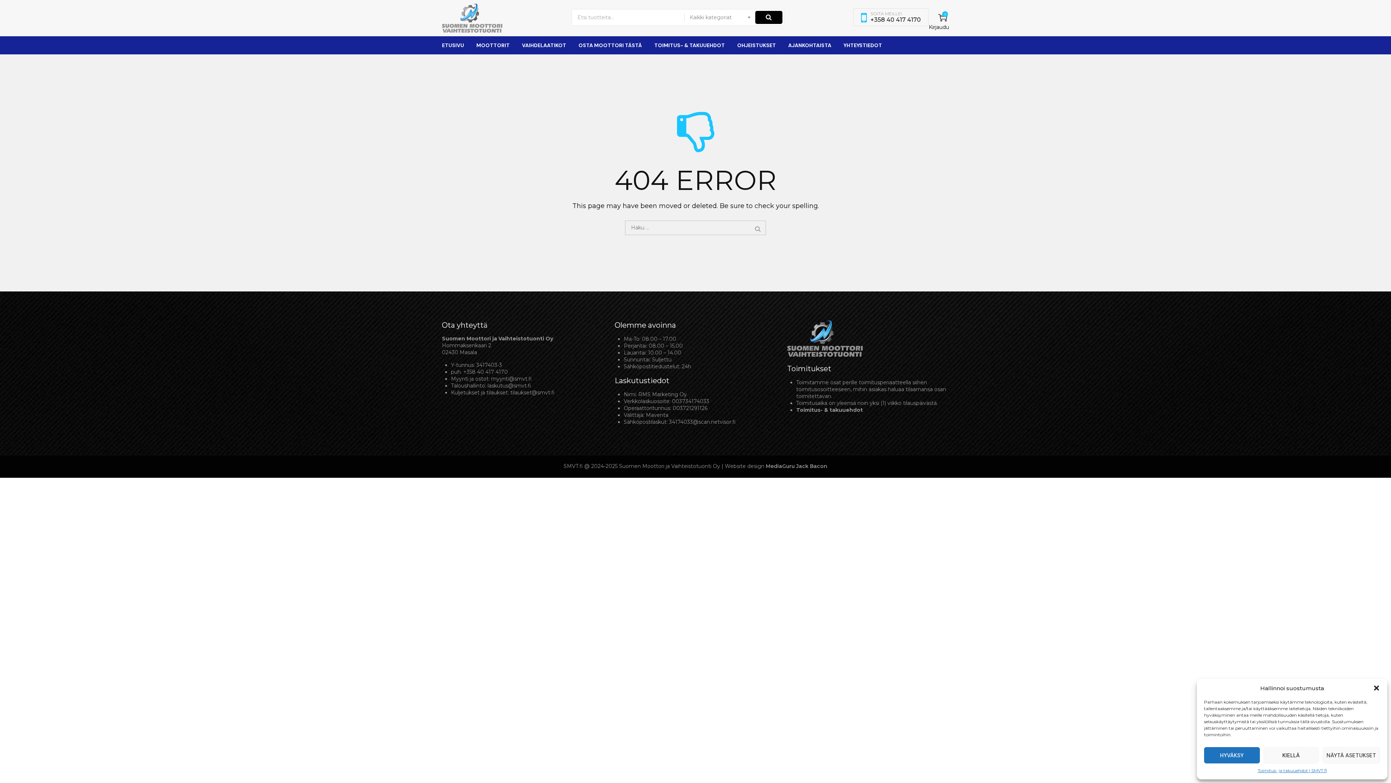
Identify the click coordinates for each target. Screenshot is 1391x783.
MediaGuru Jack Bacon (796, 466)
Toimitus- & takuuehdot (829, 410)
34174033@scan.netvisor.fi (702, 422)
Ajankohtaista (809, 45)
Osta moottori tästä (610, 45)
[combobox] (720, 17)
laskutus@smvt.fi (509, 385)
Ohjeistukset (756, 45)
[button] (1376, 688)
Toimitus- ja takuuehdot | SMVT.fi (1292, 770)
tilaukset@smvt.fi (532, 392)
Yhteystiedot (863, 45)
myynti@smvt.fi (511, 379)
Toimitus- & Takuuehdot (689, 45)
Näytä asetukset (1351, 755)
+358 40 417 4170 (485, 372)
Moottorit (493, 45)
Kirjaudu (939, 27)
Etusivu (453, 45)
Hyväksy (1232, 755)
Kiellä (1291, 755)
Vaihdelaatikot (544, 45)
